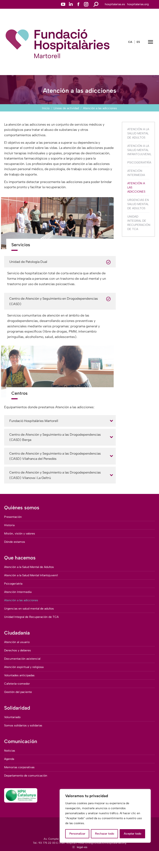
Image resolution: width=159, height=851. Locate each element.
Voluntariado (12, 717)
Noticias (9, 750)
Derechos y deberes (17, 650)
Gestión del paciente (18, 692)
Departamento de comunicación (25, 775)
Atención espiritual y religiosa (23, 667)
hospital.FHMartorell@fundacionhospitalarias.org (96, 842)
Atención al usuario (17, 642)
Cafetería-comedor (17, 683)
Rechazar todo (104, 833)
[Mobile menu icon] (150, 42)
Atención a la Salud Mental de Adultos (138, 133)
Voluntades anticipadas (19, 675)
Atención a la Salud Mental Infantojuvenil (139, 150)
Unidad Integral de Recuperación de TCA (138, 223)
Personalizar (77, 833)
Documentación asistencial (22, 659)
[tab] (60, 421)
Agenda (9, 759)
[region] (105, 816)
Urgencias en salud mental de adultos (138, 204)
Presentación (13, 517)
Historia (9, 525)
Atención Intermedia (136, 173)
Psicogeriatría (139, 162)
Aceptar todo (132, 833)
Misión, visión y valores (19, 533)
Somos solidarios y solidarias (23, 725)
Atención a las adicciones (136, 187)
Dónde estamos (14, 542)
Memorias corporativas (19, 767)
